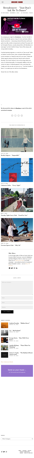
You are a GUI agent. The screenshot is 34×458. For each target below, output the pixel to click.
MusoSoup (18, 108)
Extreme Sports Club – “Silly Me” (11, 245)
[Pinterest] (22, 115)
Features (24, 450)
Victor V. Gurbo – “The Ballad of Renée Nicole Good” (21, 353)
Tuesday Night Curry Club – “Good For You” (14, 215)
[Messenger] (15, 115)
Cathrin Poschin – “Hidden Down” (19, 323)
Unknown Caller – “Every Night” (11, 185)
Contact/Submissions (25, 451)
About (20, 450)
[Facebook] (12, 115)
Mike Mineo (12, 253)
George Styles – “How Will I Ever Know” (19, 338)
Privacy (29, 450)
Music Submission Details (7, 361)
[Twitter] (18, 115)
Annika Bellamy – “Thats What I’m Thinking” (19, 346)
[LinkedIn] (17, 268)
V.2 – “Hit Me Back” (15, 331)
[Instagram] (14, 268)
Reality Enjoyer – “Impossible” (10, 155)
